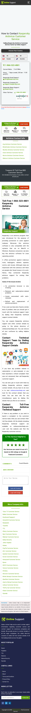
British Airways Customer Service (13, 576)
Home (4, 671)
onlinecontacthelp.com (17, 390)
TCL (4, 528)
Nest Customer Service (10, 534)
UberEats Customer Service (11, 579)
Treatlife (5, 525)
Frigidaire (3, 650)
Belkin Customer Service (10, 514)
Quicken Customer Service (11, 554)
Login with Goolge (15, 492)
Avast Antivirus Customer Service (13, 152)
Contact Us (5, 681)
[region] (15, 18)
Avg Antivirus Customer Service (12, 144)
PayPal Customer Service (10, 548)
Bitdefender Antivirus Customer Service (15, 147)
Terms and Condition (8, 676)
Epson (4, 562)
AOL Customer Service (9, 551)
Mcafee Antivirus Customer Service (13, 150)
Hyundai (5, 593)
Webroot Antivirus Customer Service (14, 158)
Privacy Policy (6, 679)
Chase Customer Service (10, 590)
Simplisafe (6, 523)
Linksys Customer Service (10, 585)
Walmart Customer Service (11, 537)
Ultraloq (5, 571)
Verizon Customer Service (10, 568)
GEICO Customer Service (10, 565)
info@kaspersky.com (11, 79)
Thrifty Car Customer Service (11, 588)
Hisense (3, 656)
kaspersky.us (8, 89)
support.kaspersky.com (12, 84)
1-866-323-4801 (12, 65)
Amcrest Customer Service (11, 573)
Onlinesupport (16, 710)
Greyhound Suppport (9, 517)
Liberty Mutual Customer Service (13, 582)
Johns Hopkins (7, 542)
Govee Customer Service (10, 557)
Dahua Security (7, 540)
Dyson (3, 648)
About (4, 674)
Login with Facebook (15, 488)
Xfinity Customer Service (10, 531)
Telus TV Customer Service (11, 511)
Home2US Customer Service (11, 520)
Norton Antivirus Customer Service (13, 155)
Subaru (5, 545)
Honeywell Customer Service (11, 559)
